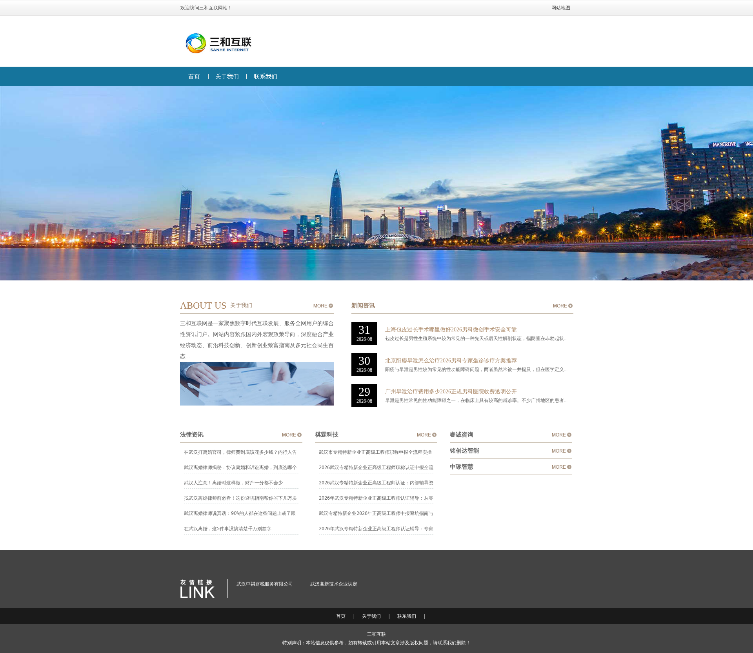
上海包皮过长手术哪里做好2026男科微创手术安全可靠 (451, 330)
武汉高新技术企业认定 (333, 584)
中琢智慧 (461, 467)
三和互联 (376, 634)
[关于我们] (323, 305)
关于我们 (227, 76)
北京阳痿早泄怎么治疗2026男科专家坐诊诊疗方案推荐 (451, 361)
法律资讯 (192, 434)
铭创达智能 (464, 450)
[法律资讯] (291, 434)
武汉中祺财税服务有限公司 (264, 584)
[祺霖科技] (426, 434)
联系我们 (265, 76)
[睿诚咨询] (561, 434)
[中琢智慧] (561, 467)
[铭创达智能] (561, 450)
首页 (194, 76)
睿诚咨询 (461, 434)
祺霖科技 (326, 434)
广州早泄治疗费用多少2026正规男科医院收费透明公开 (451, 392)
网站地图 (560, 8)
